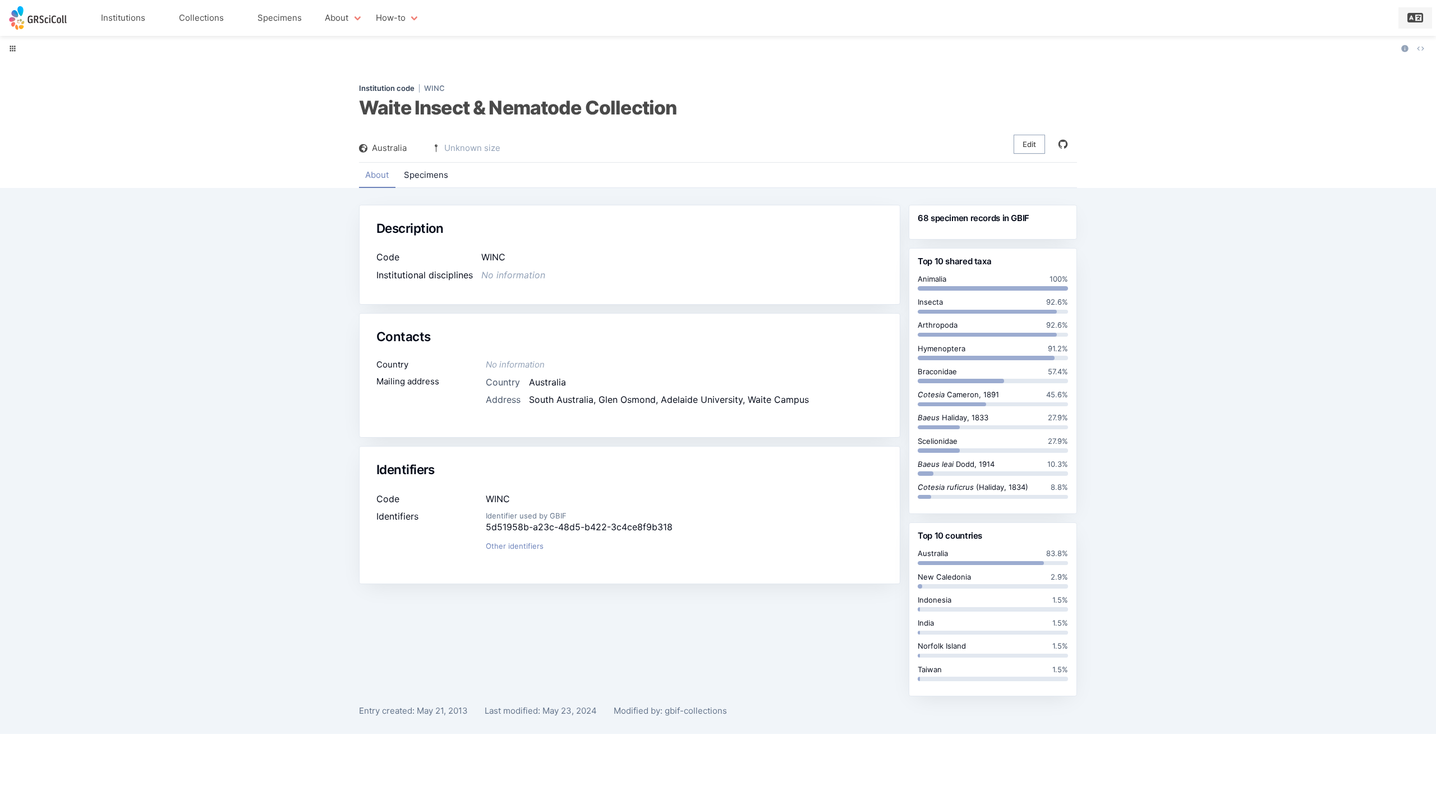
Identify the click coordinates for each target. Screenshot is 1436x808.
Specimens (279, 17)
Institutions (123, 17)
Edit (1029, 144)
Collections (201, 17)
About (377, 174)
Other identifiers (515, 545)
